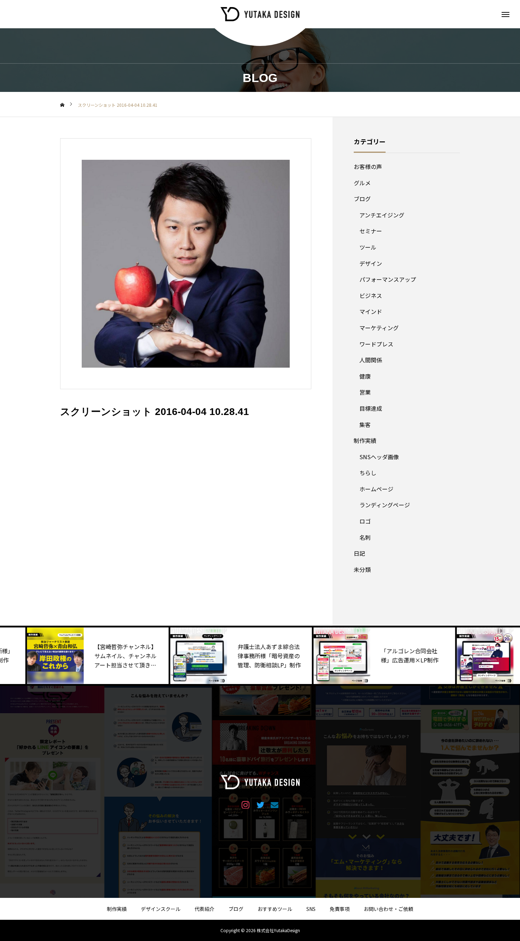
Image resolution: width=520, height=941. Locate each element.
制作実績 (365, 440)
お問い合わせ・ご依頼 (388, 908)
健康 (365, 376)
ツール (367, 247)
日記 (359, 553)
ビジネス (370, 295)
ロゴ (365, 521)
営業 (365, 392)
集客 (365, 424)
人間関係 (370, 360)
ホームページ (376, 489)
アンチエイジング (381, 215)
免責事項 (339, 908)
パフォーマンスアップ (387, 279)
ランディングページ (384, 505)
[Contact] (274, 804)
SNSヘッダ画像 (379, 456)
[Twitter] (260, 804)
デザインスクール (160, 908)
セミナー (370, 231)
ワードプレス (376, 344)
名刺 (365, 537)
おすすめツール (275, 908)
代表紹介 (204, 908)
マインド (370, 311)
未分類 (362, 569)
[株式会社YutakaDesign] (260, 14)
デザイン (370, 263)
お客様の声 (368, 166)
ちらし (367, 472)
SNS (311, 908)
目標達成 (370, 408)
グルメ (362, 183)
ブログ (362, 198)
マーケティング (379, 327)
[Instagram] (245, 804)
